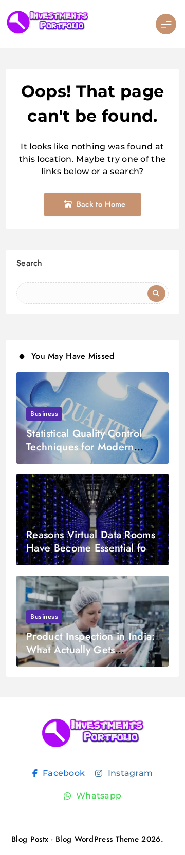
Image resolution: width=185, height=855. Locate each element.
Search (29, 263)
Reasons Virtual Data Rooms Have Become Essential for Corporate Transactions (90, 548)
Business (44, 414)
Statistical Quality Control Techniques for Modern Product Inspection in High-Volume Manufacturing (89, 453)
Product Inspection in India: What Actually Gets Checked (90, 650)
